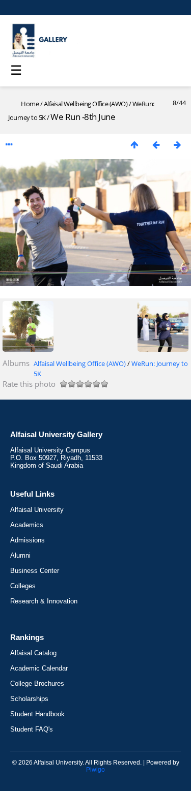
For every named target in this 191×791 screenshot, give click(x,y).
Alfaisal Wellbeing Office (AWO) (86, 103)
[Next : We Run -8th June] (177, 144)
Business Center (34, 570)
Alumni (20, 555)
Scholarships (29, 699)
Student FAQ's (31, 729)
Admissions (27, 540)
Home (30, 103)
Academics (26, 525)
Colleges (23, 586)
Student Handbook (37, 714)
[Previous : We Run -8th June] (156, 144)
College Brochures (37, 683)
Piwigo (95, 769)
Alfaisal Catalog (33, 653)
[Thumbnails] (134, 144)
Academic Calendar (39, 668)
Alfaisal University (37, 509)
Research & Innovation (43, 601)
